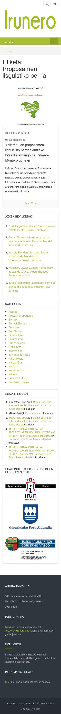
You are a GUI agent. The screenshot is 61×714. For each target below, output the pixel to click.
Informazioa (15, 351)
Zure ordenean (33, 413)
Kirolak (12, 366)
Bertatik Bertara (17, 323)
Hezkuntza (14, 347)
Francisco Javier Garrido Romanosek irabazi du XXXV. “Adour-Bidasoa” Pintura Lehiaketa (30, 271)
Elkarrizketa (15, 339)
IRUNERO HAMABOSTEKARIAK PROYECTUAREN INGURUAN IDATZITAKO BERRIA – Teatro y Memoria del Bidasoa (31, 432)
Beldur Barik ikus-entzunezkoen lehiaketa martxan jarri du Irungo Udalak (30, 405)
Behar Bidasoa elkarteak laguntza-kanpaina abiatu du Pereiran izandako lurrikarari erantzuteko (31, 241)
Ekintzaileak (15, 335)
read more (31, 203)
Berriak (12, 319)
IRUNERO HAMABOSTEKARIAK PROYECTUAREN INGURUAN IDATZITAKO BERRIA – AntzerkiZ (31, 450)
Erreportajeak (16, 343)
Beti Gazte (14, 331)
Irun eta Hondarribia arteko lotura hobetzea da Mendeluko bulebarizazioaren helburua (28, 256)
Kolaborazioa (16, 370)
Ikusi (7, 682)
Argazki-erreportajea (20, 315)
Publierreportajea (18, 382)
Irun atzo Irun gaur (19, 355)
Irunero (8, 41)
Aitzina (12, 312)
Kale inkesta (15, 358)
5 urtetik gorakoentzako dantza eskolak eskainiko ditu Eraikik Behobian (31, 228)
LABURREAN (17, 378)
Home (8, 51)
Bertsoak (13, 327)
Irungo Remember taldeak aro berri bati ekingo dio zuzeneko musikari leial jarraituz (31, 286)
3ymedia (35, 708)
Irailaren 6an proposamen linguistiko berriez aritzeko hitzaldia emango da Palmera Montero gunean (27, 152)
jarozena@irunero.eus (17, 630)
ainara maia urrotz (18, 417)
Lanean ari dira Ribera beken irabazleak (30, 439)
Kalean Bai (15, 362)
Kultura (12, 374)
